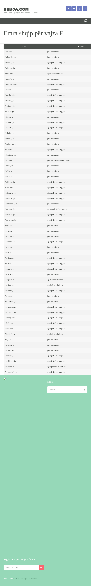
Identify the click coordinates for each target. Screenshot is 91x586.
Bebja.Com (8, 578)
